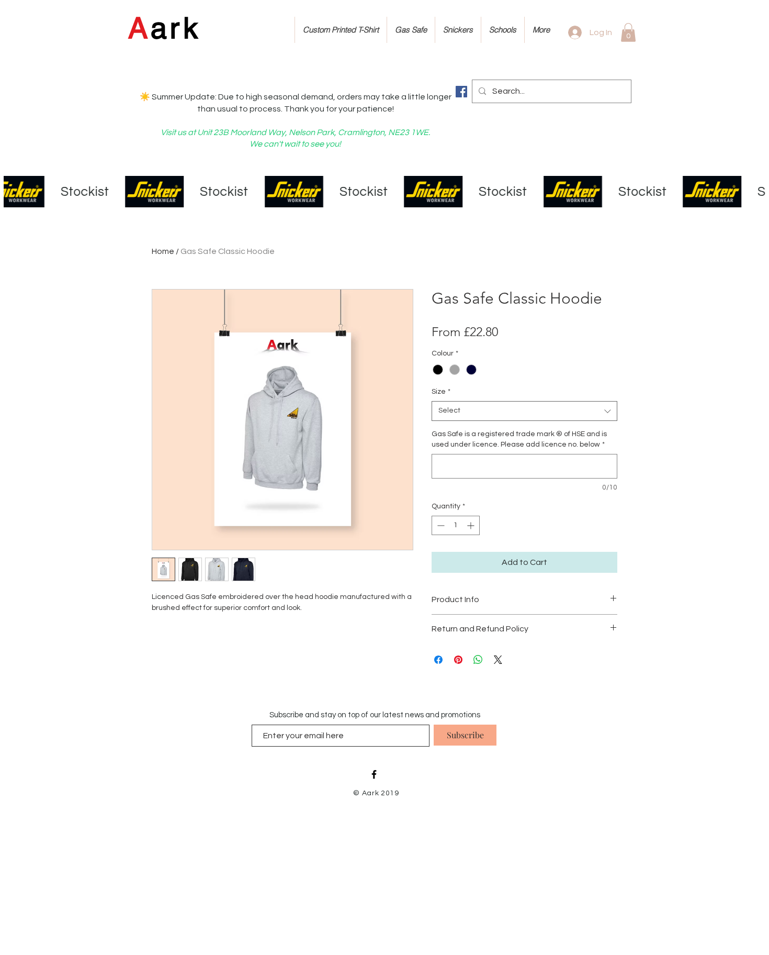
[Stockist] (384, 191)
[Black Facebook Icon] (374, 774)
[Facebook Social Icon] (461, 91)
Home (163, 251)
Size (441, 391)
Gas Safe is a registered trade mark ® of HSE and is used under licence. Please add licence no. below (519, 439)
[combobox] (524, 411)
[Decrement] (439, 525)
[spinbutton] (455, 525)
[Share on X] (498, 659)
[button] (628, 32)
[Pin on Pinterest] (458, 659)
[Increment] (471, 525)
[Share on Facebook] (438, 659)
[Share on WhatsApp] (478, 659)
